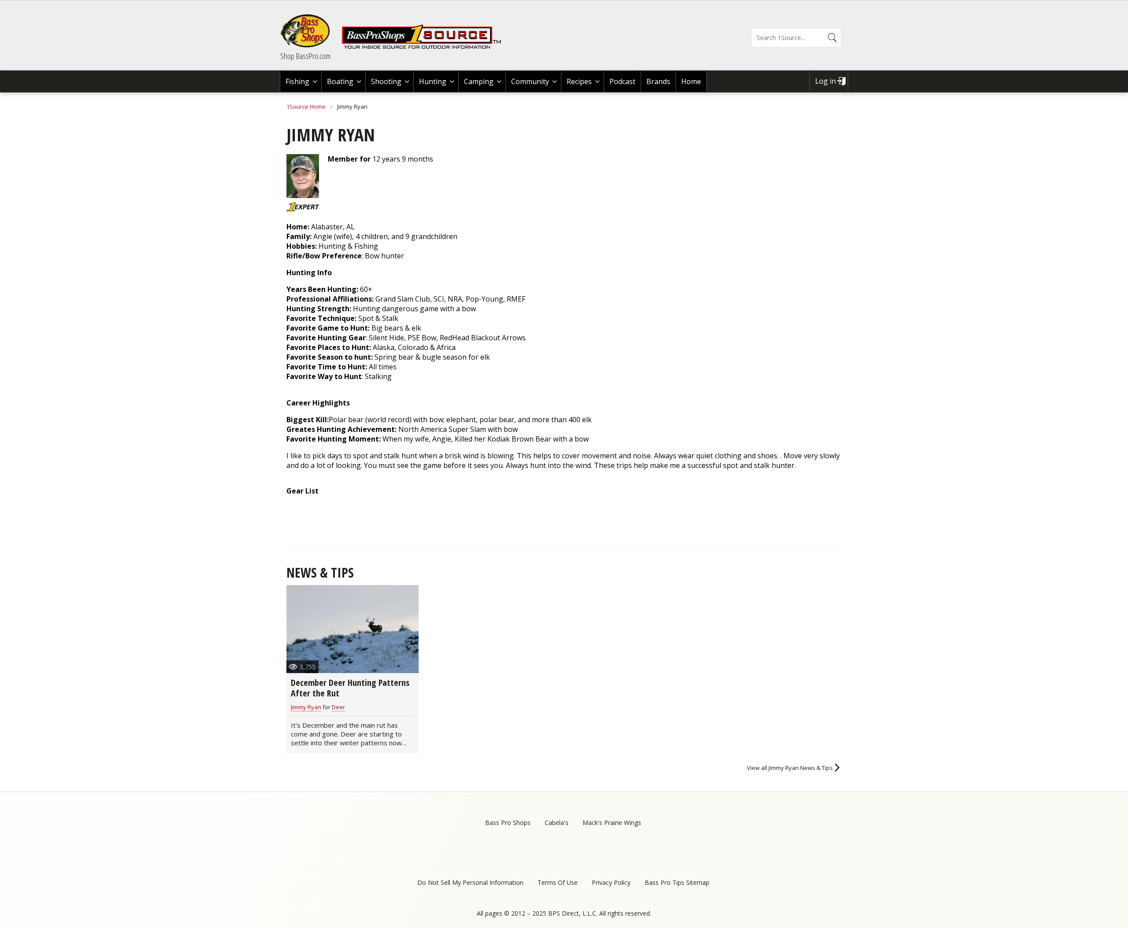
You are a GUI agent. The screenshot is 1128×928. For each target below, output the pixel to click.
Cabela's (556, 822)
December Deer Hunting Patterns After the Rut (350, 688)
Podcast (622, 81)
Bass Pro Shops (508, 822)
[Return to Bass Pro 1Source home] (425, 47)
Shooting (386, 81)
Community (530, 81)
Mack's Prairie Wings (612, 822)
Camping (479, 81)
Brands (658, 81)
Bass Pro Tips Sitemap (677, 882)
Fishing (297, 81)
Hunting (432, 81)
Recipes (579, 81)
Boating (340, 81)
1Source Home (306, 106)
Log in (825, 81)
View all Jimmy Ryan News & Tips (790, 768)
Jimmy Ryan (306, 707)
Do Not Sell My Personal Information (470, 882)
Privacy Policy (611, 882)
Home (691, 81)
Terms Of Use (558, 882)
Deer (338, 707)
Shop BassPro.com (305, 56)
